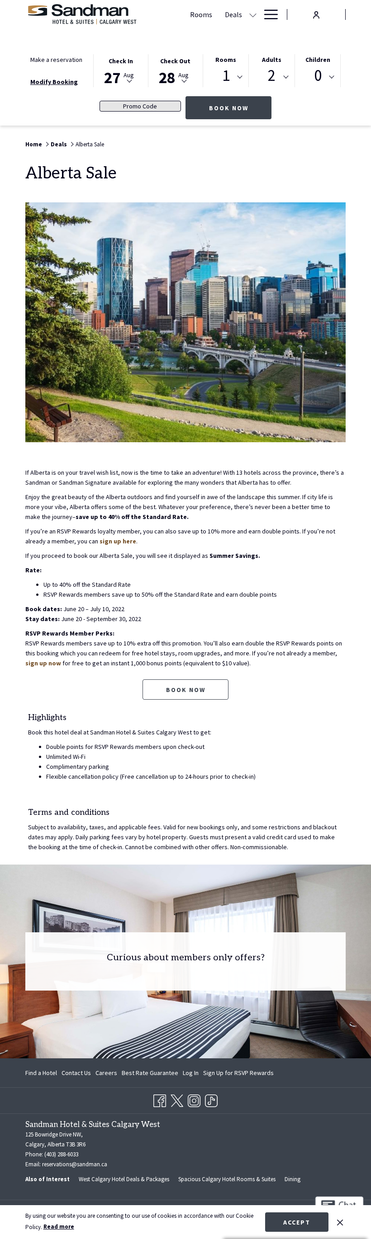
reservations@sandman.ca (74, 1164)
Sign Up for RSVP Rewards (238, 1074)
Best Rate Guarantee (150, 1073)
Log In (191, 1074)
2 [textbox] (272, 76)
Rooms (225, 60)
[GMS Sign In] (316, 13)
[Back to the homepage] (81, 14)
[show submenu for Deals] (252, 14)
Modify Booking (54, 82)
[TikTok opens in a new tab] (211, 1099)
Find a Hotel (41, 1073)
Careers (106, 1073)
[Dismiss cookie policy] (340, 1221)
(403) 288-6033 (61, 1154)
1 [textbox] (226, 76)
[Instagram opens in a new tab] (194, 1099)
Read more (58, 1226)
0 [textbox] (318, 76)
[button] (121, 70)
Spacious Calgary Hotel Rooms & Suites (227, 1179)
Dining (292, 1179)
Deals (59, 144)
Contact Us (76, 1073)
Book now (240, 107)
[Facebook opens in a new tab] (159, 1099)
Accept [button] (296, 1222)
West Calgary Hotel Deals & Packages (124, 1179)
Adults (271, 60)
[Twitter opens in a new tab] (177, 1099)
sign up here (118, 541)
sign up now (43, 663)
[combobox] (226, 77)
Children (317, 60)
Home (33, 144)
